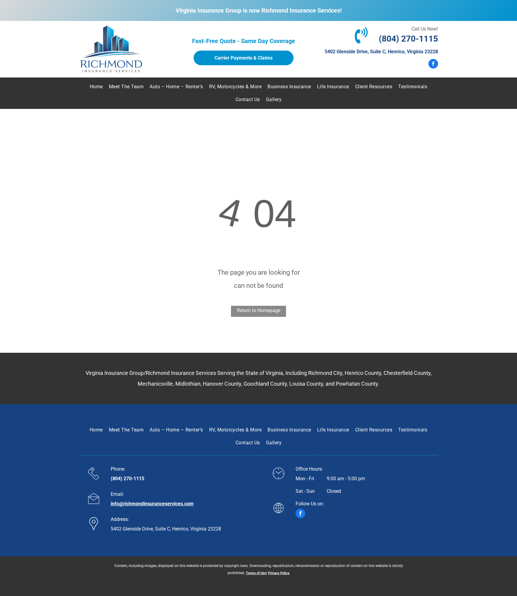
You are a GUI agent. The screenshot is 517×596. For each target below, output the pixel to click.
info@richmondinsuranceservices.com (152, 504)
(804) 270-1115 (408, 39)
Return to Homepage (258, 310)
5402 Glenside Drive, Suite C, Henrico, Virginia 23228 (381, 51)
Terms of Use (256, 573)
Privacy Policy (279, 573)
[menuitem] (96, 86)
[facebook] (433, 64)
